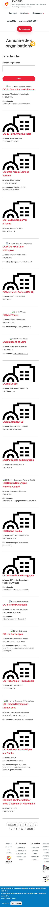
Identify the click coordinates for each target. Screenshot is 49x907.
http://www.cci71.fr (20, 353)
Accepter (5, 903)
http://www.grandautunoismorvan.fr (16, 104)
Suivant (30, 828)
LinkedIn (35, 859)
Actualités (11, 21)
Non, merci (16, 903)
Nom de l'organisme (11, 62)
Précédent (12, 824)
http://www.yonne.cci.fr (22, 327)
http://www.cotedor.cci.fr (22, 262)
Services (24, 13)
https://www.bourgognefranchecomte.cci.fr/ (19, 501)
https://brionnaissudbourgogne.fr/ (16, 589)
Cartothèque (21, 853)
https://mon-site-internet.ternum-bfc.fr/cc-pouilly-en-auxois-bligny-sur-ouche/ (16, 767)
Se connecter (24, 29)
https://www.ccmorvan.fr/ (23, 719)
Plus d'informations (8, 898)
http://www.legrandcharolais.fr (14, 619)
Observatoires (21, 850)
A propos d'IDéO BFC (28, 21)
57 (22, 828)
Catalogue (13, 13)
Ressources (38, 13)
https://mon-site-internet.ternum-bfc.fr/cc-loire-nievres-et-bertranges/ (18, 648)
